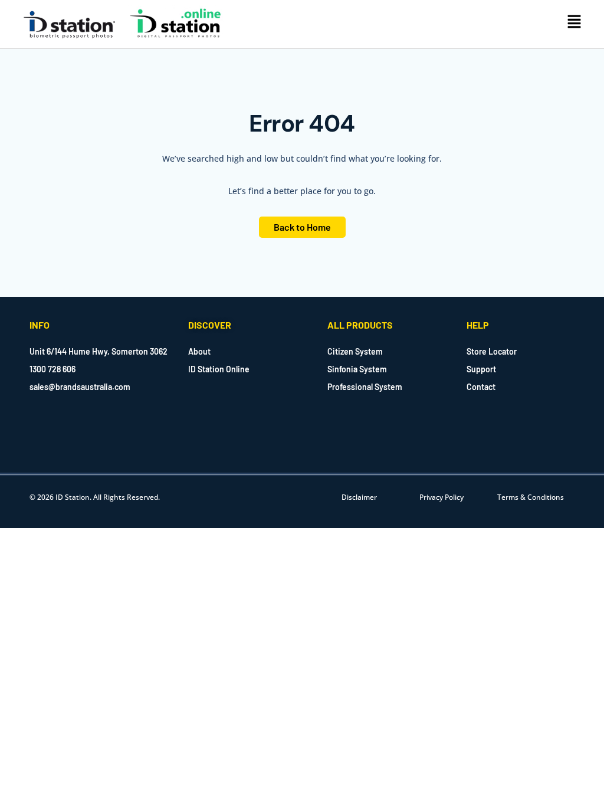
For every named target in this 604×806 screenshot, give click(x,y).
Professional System (364, 387)
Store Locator (492, 351)
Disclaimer (359, 497)
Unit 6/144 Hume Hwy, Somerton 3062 (98, 351)
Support (481, 369)
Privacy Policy (441, 497)
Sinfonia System (357, 369)
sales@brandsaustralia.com (79, 387)
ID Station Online (219, 369)
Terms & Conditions (530, 497)
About (199, 351)
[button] (574, 22)
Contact (481, 387)
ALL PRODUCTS (360, 324)
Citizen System (355, 351)
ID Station (72, 497)
